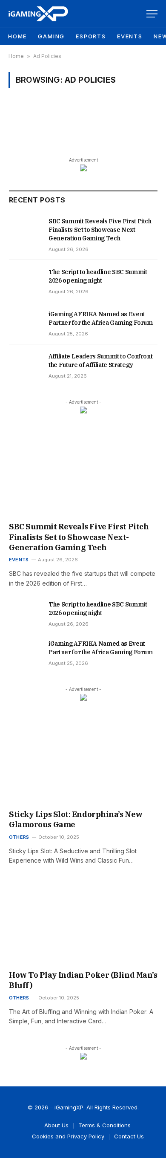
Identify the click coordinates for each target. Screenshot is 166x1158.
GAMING (51, 36)
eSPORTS (91, 36)
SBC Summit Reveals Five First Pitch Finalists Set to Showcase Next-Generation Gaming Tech (100, 229)
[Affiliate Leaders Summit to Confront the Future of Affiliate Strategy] (25, 360)
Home (16, 56)
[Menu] (151, 13)
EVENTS (130, 36)
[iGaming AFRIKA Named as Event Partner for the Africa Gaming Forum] (25, 318)
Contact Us (129, 1136)
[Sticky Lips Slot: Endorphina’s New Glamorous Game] (83, 761)
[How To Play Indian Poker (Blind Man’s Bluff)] (83, 922)
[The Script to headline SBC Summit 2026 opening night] (25, 276)
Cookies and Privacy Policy (68, 1136)
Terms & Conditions (104, 1125)
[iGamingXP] (38, 14)
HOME (17, 36)
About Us (56, 1125)
